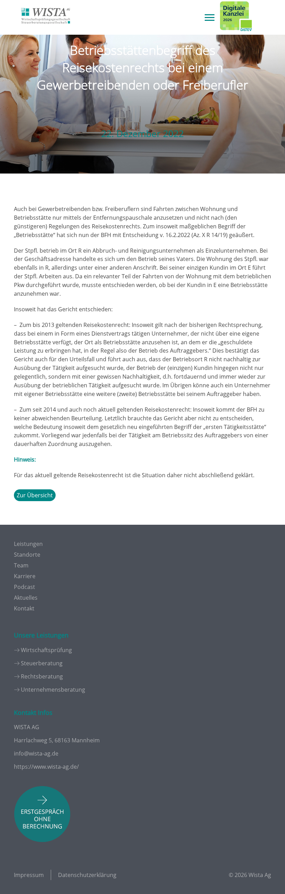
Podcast (24, 587)
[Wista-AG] (45, 29)
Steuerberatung (42, 663)
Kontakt (24, 608)
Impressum (29, 875)
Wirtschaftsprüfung (46, 650)
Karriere (24, 576)
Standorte (27, 554)
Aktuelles (26, 597)
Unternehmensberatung (53, 689)
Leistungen (28, 544)
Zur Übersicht (35, 495)
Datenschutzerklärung (87, 875)
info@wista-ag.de (36, 753)
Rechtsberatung (42, 676)
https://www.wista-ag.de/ (46, 766)
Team (21, 565)
